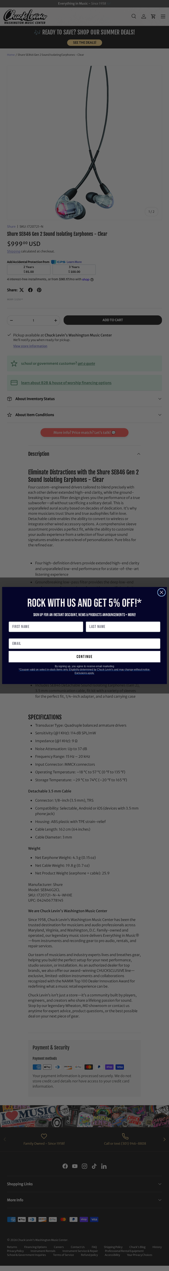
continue (85, 656)
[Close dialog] (161, 592)
